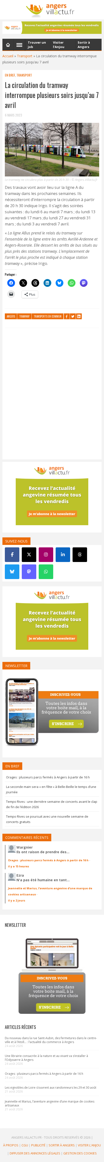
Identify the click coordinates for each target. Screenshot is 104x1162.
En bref (10, 74)
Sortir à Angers (62, 1145)
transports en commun (47, 316)
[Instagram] (46, 554)
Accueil (7, 56)
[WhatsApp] (46, 571)
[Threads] (80, 554)
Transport (24, 56)
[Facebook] (12, 554)
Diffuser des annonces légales (35, 1153)
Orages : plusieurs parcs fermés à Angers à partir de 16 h (48, 777)
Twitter (73, 316)
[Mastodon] (29, 571)
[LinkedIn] (63, 554)
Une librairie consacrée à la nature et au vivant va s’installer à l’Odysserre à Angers (46, 1058)
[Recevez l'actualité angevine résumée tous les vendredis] (52, 27)
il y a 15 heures (18, 866)
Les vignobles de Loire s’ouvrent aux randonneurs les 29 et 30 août (50, 1087)
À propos (10, 1145)
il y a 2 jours (16, 900)
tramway (24, 316)
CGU (25, 1145)
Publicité (38, 1145)
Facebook (67, 316)
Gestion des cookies (80, 1153)
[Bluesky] (12, 571)
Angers (11, 316)
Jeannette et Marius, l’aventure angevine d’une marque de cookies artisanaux (49, 1103)
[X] (29, 554)
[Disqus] (52, 395)
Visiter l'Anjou (89, 1145)
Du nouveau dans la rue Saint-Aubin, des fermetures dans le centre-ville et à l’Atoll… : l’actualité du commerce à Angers (51, 1040)
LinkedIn (79, 316)
